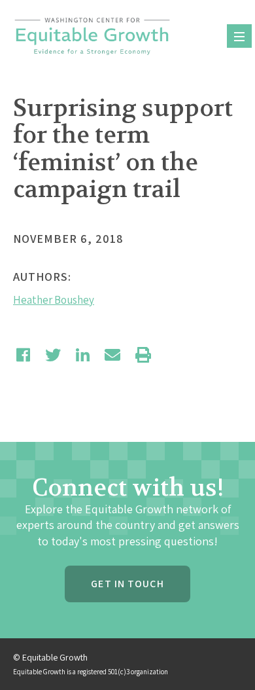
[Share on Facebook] (23, 354)
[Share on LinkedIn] (83, 354)
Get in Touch (127, 583)
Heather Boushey (53, 300)
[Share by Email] (112, 354)
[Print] (143, 354)
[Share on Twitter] (53, 354)
